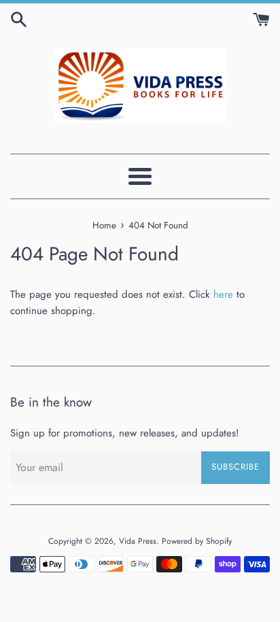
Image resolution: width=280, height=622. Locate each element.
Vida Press (137, 541)
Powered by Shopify (197, 541)
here (223, 294)
